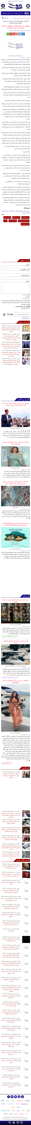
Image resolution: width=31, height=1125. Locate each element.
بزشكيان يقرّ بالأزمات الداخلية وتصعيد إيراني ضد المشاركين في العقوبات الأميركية (11, 775)
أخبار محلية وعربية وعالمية (19, 18)
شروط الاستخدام (26, 298)
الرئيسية (28, 18)
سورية (5, 220)
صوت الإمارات (25, 217)
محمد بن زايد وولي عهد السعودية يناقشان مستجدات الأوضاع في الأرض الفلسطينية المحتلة (11, 329)
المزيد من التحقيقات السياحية (9, 636)
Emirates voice (16, 217)
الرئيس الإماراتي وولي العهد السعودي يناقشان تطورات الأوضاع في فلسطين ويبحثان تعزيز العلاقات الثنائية (11, 362)
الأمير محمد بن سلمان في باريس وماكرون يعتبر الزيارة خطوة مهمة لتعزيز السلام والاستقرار (11, 815)
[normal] (5, 18)
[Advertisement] (15, 243)
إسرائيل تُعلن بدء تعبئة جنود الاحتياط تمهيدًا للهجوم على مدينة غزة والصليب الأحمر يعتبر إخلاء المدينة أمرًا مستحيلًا (11, 345)
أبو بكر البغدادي (22, 62)
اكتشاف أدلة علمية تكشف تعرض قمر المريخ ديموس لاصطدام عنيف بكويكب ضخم (11, 855)
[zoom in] (3, 18)
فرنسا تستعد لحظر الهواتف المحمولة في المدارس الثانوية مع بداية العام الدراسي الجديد (10, 847)
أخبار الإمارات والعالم (23, 220)
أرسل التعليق (25, 318)
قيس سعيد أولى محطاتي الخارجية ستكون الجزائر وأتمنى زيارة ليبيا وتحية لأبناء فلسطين (11, 989)
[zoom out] (7, 18)
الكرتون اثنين (11, 930)
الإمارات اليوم (7, 217)
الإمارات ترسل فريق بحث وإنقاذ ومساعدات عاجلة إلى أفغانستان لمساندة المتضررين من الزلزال (11, 337)
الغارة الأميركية (17, 59)
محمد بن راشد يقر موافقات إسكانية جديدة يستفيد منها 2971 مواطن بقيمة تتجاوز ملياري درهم (11, 354)
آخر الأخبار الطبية (6, 763)
